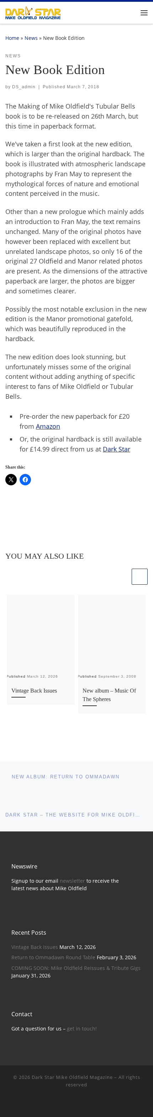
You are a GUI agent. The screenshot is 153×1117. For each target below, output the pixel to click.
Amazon (48, 426)
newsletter (72, 881)
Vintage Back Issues (34, 691)
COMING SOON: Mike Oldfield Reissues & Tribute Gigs (76, 968)
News (31, 38)
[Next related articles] (140, 577)
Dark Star (116, 449)
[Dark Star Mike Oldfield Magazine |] (32, 11)
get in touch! (82, 1028)
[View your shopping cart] (129, 13)
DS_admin (24, 86)
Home (12, 38)
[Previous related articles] (122, 577)
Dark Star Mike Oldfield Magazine (72, 1077)
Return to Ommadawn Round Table (53, 957)
